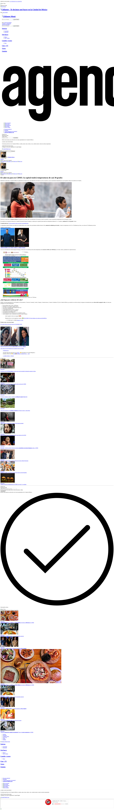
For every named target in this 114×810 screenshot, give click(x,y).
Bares (5, 43)
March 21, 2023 (20, 320)
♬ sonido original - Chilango (8, 355)
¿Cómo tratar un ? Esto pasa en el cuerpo (10, 720)
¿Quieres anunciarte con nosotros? (10, 131)
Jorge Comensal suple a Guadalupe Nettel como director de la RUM (13, 435)
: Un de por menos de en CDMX (17, 622)
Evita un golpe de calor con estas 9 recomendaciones (18, 223)
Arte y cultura (7, 38)
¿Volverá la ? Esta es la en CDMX (16, 732)
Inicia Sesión (5, 12)
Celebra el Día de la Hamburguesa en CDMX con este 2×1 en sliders (13, 484)
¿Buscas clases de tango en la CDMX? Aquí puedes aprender (11, 423)
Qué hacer (5, 34)
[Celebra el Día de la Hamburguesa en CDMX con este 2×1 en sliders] (7, 482)
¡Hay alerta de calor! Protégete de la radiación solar (10, 348)
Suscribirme (16, 137)
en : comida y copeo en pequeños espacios (12, 636)
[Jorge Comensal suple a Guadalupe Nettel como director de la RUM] (7, 433)
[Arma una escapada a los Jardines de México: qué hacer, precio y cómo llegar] (7, 407)
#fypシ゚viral (27, 353)
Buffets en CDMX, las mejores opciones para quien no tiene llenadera (13, 472)
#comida (22, 353)
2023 (21, 324)
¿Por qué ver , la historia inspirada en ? (13, 648)
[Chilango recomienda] (9, 620)
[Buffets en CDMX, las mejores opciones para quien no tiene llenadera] (7, 470)
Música (5, 37)
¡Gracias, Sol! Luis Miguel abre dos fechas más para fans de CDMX (13, 384)
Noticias (4, 28)
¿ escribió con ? (12, 247)
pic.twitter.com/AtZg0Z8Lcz (41, 318)
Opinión (4, 51)
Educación (6, 32)
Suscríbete (6, 130)
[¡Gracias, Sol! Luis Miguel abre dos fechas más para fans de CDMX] (7, 381)
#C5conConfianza (32, 318)
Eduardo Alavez (11, 157)
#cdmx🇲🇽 (15, 353)
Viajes (4, 48)
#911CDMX (26, 318)
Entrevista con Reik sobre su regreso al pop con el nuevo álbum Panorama (14, 460)
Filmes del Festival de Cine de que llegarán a (13, 346)
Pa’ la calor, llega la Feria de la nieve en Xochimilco (10, 324)
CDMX (22, 348)
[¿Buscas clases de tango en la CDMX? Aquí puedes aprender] (7, 421)
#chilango (19, 353)
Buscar (13, 151)
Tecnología (6, 31)
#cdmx (18, 352)
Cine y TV (5, 45)
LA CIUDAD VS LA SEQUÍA (16, 1)
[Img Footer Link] (4, 776)
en (20, 348)
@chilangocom (6, 350)
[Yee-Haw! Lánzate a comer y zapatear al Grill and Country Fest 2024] (7, 393)
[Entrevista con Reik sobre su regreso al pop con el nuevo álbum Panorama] (7, 458)
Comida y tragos (7, 40)
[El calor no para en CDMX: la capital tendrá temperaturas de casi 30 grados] (7, 694)
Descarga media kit (8, 129)
